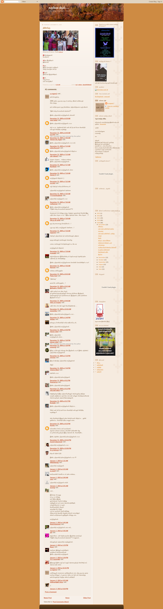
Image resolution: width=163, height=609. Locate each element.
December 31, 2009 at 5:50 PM (60, 330)
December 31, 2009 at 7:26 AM (60, 202)
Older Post (87, 598)
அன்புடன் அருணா (55, 302)
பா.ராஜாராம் (53, 93)
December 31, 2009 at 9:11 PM (60, 380)
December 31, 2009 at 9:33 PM (60, 424)
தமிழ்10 (99, 371)
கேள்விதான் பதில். (103, 252)
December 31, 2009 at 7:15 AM (60, 154)
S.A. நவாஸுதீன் (55, 559)
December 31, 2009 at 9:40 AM (60, 301)
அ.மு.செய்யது (54, 450)
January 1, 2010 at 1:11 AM (59, 461)
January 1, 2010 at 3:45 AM (59, 522)
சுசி (51, 532)
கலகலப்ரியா (53, 311)
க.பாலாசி (53, 471)
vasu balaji (53, 120)
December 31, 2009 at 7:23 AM (60, 181)
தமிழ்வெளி (100, 365)
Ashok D (53, 175)
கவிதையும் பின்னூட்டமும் (105, 243)
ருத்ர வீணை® (54, 156)
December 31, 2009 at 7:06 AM (60, 138)
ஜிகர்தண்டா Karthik (56, 288)
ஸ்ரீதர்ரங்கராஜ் (54, 462)
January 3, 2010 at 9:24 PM (59, 589)
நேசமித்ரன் (53, 166)
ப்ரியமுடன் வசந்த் (55, 220)
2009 (98, 222)
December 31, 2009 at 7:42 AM (60, 266)
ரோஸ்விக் (53, 403)
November (102, 257)
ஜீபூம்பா (100, 254)
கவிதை (80, 84)
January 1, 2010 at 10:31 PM (59, 568)
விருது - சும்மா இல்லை (104, 240)
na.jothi (52, 134)
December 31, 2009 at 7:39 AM (60, 251)
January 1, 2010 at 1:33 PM (59, 545)
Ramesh (53, 267)
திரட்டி (98, 362)
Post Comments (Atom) (61, 602)
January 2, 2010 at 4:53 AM (59, 580)
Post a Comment (50, 592)
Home (67, 598)
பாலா (51, 479)
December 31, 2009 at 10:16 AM (60, 309)
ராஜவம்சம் (53, 232)
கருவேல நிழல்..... (59, 7)
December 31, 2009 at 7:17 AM (60, 165)
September (102, 262)
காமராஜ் (52, 487)
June (100, 269)
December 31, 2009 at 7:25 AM (60, 194)
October (101, 260)
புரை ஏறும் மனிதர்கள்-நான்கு (106, 229)
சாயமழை (100, 231)
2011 (98, 218)
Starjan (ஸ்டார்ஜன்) (56, 139)
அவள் (100, 236)
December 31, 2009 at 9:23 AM (60, 286)
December (102, 224)
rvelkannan (54, 204)
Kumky (52, 425)
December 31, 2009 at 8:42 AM (60, 274)
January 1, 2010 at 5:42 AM (59, 531)
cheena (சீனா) (54, 370)
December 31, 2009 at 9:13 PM (60, 389)
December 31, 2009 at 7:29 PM (60, 340)
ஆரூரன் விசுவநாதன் (56, 442)
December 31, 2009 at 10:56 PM (60, 448)
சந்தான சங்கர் (54, 331)
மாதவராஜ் (53, 347)
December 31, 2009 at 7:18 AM (60, 173)
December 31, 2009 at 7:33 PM (60, 356)
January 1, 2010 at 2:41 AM (59, 486)
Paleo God (53, 276)
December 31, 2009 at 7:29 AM (60, 218)
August (101, 264)
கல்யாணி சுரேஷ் (55, 390)
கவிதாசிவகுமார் (55, 148)
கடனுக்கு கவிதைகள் (104, 249)
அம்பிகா (52, 319)
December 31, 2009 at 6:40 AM (60, 133)
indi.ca (61, 52)
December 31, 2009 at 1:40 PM (60, 317)
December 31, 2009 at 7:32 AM (60, 231)
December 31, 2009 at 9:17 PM (60, 401)
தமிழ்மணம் (100, 369)
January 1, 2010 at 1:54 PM (59, 558)
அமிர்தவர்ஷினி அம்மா (56, 582)
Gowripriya (54, 382)
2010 (98, 220)
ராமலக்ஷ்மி (53, 253)
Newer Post (48, 598)
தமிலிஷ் (99, 367)
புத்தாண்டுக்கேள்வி (86, 84)
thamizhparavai (55, 524)
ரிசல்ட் (99, 238)
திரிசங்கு (46, 28)
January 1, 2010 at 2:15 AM (59, 469)
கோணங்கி (103, 124)
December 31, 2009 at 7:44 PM (60, 368)
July (100, 267)
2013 (98, 213)
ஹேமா (52, 547)
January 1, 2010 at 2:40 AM (59, 477)
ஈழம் (77, 84)
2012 (98, 215)
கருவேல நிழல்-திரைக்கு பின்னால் (107, 247)
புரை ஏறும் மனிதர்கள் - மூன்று (106, 233)
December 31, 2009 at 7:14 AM (60, 146)
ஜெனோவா (98, 157)
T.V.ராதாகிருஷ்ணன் (56, 195)
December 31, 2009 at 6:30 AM (60, 118)
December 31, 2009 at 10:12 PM (60, 440)
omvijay (52, 357)
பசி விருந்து (101, 245)
